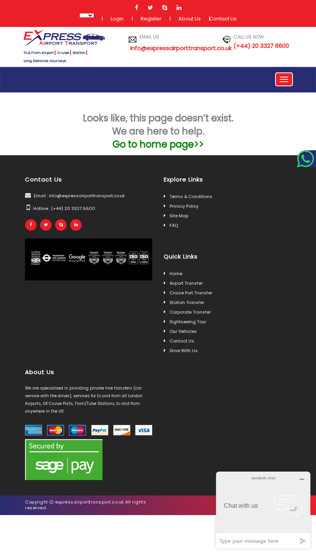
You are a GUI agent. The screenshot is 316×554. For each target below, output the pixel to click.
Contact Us (223, 18)
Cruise (63, 52)
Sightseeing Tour (188, 322)
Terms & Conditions (191, 196)
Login (117, 18)
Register (151, 18)
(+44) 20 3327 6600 (261, 46)
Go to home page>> (158, 144)
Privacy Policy (184, 206)
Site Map (179, 216)
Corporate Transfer (190, 312)
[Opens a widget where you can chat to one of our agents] (263, 509)
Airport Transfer (186, 283)
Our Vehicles (183, 331)
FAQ (174, 225)
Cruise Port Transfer (191, 293)
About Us (189, 18)
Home (176, 273)
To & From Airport (39, 52)
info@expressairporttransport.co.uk (163, 48)
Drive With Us (184, 351)
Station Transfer (187, 302)
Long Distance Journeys (45, 61)
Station (79, 52)
